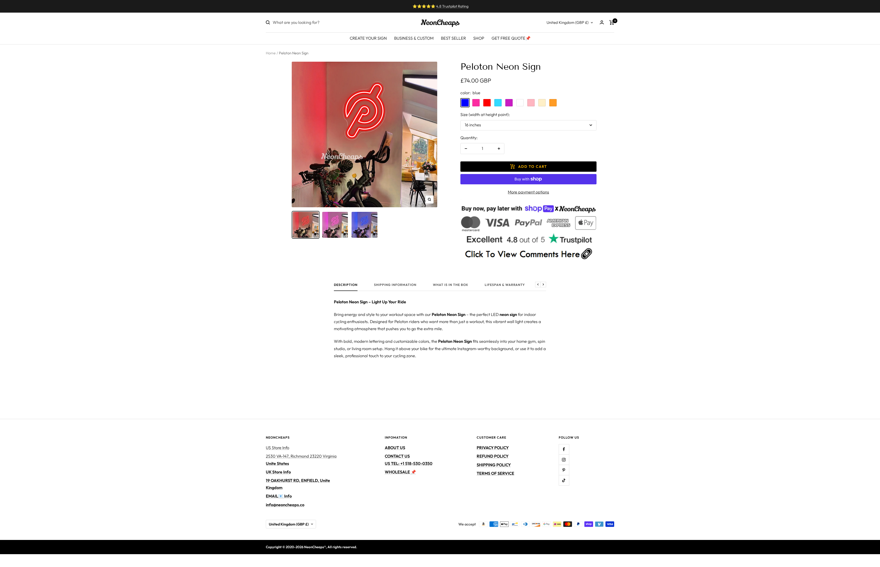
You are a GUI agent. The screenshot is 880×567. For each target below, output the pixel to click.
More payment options (528, 192)
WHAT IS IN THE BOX (450, 285)
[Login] (602, 22)
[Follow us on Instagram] (564, 459)
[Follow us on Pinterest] (564, 470)
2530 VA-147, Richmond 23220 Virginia (301, 460)
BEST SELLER (453, 38)
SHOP (478, 38)
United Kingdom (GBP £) (567, 22)
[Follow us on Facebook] (564, 449)
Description (346, 285)
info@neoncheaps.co (285, 504)
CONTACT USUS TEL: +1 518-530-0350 (408, 460)
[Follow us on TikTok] (564, 480)
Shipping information (395, 285)
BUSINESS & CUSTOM (414, 38)
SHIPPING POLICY (494, 464)
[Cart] (611, 22)
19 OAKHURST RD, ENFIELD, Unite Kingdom (298, 484)
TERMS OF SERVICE (495, 473)
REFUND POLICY (493, 456)
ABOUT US (395, 447)
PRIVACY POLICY (493, 447)
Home (271, 53)
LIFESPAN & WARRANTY (505, 285)
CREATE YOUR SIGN (368, 38)
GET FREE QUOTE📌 (511, 38)
